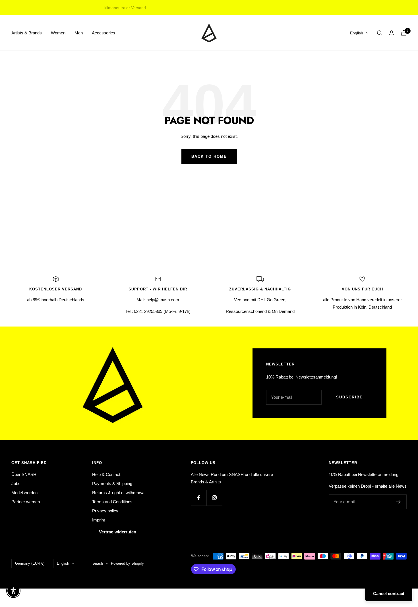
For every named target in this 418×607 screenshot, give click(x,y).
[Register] (398, 502)
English (356, 33)
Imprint (98, 519)
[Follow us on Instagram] (214, 498)
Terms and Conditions (112, 501)
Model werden (24, 492)
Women (58, 32)
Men (79, 32)
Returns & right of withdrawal (118, 492)
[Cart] (404, 33)
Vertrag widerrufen (117, 531)
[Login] (391, 32)
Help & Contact (106, 474)
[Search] (379, 33)
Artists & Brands (26, 32)
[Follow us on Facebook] (198, 498)
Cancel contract (388, 593)
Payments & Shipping (112, 483)
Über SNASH (23, 474)
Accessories (103, 32)
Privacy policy (105, 510)
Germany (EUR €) (29, 563)
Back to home (209, 156)
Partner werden (25, 501)
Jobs (15, 483)
